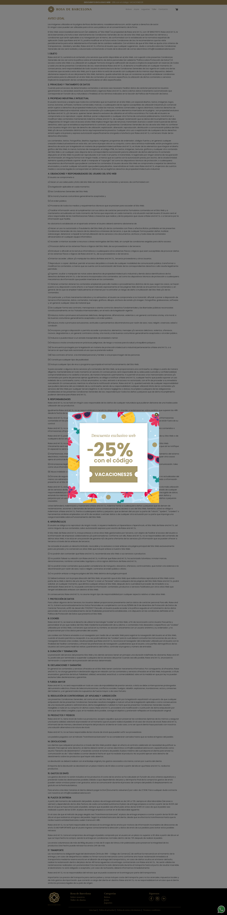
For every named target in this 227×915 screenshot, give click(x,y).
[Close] (156, 415)
